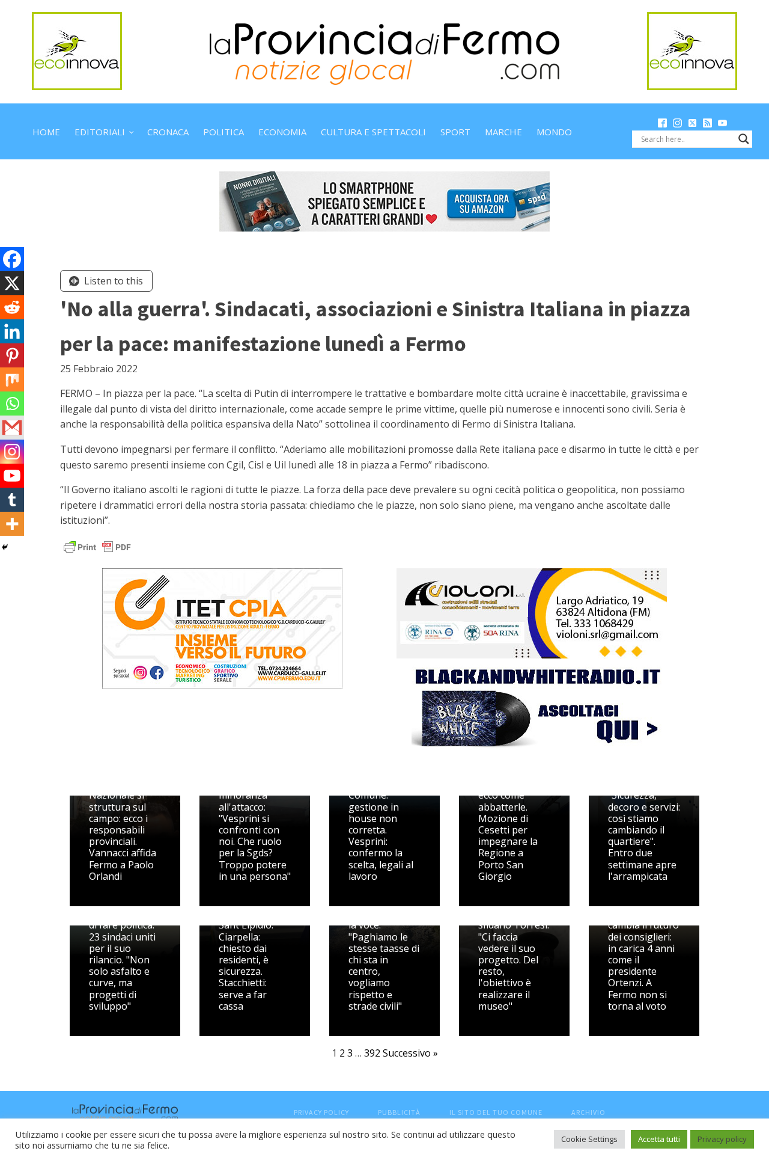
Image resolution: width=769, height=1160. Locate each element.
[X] (12, 283)
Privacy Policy (321, 1112)
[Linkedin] (12, 331)
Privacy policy (722, 1139)
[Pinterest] (12, 355)
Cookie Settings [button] (589, 1139)
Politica (223, 132)
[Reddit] (12, 307)
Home (46, 132)
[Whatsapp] (12, 403)
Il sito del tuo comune (496, 1112)
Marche (503, 132)
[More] (12, 524)
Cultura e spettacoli (373, 132)
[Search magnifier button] (743, 138)
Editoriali (99, 132)
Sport (455, 132)
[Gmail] (12, 428)
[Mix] (12, 379)
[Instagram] (12, 452)
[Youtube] (12, 476)
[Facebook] (12, 259)
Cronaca (168, 132)
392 (372, 1053)
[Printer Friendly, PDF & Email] (97, 546)
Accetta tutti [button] (659, 1139)
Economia (282, 132)
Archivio (588, 1112)
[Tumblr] (12, 500)
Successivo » (410, 1053)
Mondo (554, 132)
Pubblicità (399, 1112)
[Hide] (5, 547)
